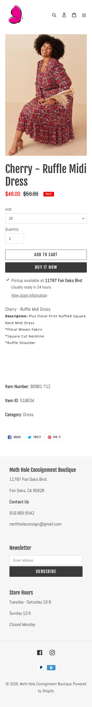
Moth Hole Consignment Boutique (46, 683)
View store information (29, 295)
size (8, 209)
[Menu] (84, 14)
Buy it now (46, 267)
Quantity (12, 229)
